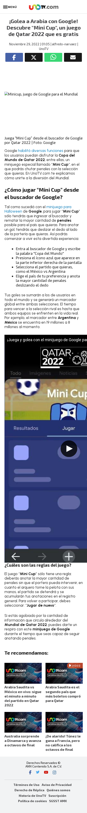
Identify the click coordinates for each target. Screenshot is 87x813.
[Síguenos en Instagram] (54, 772)
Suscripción (57, 795)
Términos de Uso (26, 785)
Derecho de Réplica (29, 790)
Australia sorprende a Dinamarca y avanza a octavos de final (22, 740)
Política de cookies (32, 801)
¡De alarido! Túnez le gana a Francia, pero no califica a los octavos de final (63, 743)
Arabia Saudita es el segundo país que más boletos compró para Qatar (63, 694)
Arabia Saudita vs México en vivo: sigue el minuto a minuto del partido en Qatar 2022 (22, 696)
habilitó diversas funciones (40, 150)
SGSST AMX (58, 801)
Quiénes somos (58, 790)
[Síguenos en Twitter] (38, 772)
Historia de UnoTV (32, 795)
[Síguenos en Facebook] (30, 772)
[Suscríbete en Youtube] (46, 772)
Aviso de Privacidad (57, 785)
